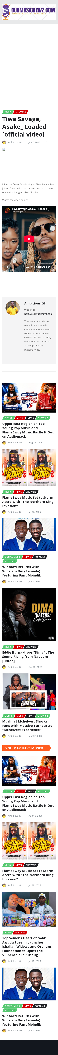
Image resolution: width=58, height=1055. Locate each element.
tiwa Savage (13, 287)
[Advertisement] (29, 54)
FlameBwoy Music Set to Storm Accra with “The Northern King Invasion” (28, 501)
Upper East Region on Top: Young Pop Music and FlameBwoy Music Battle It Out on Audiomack (28, 429)
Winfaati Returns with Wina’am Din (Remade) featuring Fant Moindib (21, 570)
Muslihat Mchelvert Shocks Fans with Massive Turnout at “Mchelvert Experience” (27, 725)
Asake (10, 282)
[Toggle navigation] (6, 89)
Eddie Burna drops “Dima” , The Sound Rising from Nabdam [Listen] (28, 656)
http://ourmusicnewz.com (38, 313)
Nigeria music (26, 282)
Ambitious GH (15, 142)
